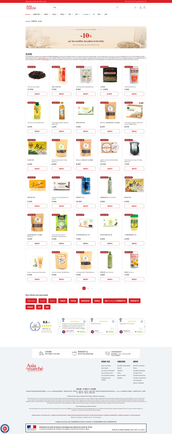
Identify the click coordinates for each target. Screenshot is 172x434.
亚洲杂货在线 (85, 301)
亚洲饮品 (97, 301)
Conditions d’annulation (123, 415)
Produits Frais (137, 373)
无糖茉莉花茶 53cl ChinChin (108, 197)
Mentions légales (36, 415)
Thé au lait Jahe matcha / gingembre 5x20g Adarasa (59, 235)
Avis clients (104, 368)
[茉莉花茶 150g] (86, 185)
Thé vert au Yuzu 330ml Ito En (35, 122)
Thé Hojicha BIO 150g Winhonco (85, 272)
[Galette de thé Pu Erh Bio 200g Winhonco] (110, 148)
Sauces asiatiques (138, 383)
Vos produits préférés (108, 375)
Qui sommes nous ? (45, 415)
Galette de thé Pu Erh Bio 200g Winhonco (109, 160)
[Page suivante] (92, 288)
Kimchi (119, 368)
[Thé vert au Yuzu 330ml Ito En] (37, 110)
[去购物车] (144, 7)
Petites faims (31, 301)
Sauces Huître (121, 375)
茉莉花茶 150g (80, 197)
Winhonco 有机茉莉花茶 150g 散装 (110, 122)
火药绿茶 (102, 87)
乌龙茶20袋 (30, 160)
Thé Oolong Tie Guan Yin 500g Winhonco (133, 160)
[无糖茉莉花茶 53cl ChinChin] (110, 185)
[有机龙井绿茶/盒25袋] (110, 222)
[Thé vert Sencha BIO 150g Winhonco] (61, 148)
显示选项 (109, 94)
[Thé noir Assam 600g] (37, 75)
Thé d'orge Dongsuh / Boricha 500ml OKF (60, 123)
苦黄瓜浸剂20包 (80, 122)
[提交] (117, 7)
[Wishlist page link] (135, 7)
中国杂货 (34, 21)
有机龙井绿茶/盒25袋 (106, 235)
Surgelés (119, 378)
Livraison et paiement (135, 415)
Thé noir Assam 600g (33, 87)
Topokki (119, 370)
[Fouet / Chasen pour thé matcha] (37, 260)
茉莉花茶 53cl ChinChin (106, 272)
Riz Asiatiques (137, 380)
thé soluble (46, 59)
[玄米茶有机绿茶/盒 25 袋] (86, 222)
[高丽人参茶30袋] (61, 75)
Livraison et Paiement (107, 370)
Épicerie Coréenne (138, 365)
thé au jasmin (42, 58)
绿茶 (47, 307)
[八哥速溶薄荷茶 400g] (134, 222)
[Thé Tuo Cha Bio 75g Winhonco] (61, 260)
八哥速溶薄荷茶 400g (130, 235)
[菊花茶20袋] (134, 185)
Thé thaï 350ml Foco (130, 87)
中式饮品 (73, 301)
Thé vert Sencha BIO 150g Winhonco (59, 160)
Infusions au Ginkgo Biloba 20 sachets (60, 198)
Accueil (28, 21)
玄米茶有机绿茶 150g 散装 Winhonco (34, 235)
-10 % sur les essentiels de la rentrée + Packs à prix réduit (42, 1)
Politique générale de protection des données (78, 415)
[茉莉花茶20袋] (37, 185)
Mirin (119, 373)
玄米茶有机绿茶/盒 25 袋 (83, 235)
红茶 (39, 307)
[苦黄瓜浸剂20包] (86, 110)
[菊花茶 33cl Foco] (134, 260)
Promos (42, 301)
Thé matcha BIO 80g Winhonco (85, 87)
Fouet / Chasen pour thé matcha (36, 272)
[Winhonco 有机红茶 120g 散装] (86, 148)
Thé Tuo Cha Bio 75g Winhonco (61, 272)
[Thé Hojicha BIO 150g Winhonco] (86, 260)
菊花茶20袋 (127, 197)
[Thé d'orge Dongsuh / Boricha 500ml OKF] (61, 110)
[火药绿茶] (110, 75)
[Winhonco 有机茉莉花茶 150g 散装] (110, 110)
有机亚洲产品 (135, 301)
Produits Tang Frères (139, 378)
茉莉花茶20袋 (31, 197)
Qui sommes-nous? (107, 373)
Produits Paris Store (139, 375)
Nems (135, 368)
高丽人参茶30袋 (56, 87)
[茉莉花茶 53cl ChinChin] (110, 260)
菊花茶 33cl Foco (129, 272)
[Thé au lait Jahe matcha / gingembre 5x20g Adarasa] (61, 222)
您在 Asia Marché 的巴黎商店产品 (115, 301)
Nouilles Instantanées (123, 365)
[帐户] (141, 7)
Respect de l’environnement (96, 415)
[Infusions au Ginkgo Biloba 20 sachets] (61, 185)
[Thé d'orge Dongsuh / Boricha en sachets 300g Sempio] (134, 110)
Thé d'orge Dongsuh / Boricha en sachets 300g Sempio (133, 123)
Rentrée (52, 301)
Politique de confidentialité (110, 415)
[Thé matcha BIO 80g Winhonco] (86, 75)
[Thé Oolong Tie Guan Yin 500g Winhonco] (134, 148)
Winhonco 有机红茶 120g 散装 (84, 160)
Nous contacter (106, 365)
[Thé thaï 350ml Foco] (134, 75)
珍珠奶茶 (30, 307)
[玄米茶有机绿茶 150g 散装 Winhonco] (37, 222)
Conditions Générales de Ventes (59, 415)
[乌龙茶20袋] (37, 148)
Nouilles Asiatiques (139, 370)
